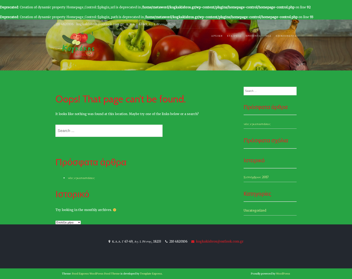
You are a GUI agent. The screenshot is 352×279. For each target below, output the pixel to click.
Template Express (151, 273)
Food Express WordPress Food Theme (96, 273)
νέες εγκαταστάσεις (81, 178)
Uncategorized (255, 210)
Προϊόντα (253, 35)
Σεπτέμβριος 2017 (256, 177)
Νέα (268, 35)
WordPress (283, 273)
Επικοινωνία (286, 35)
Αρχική (217, 35)
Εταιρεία (234, 35)
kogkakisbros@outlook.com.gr (219, 241)
